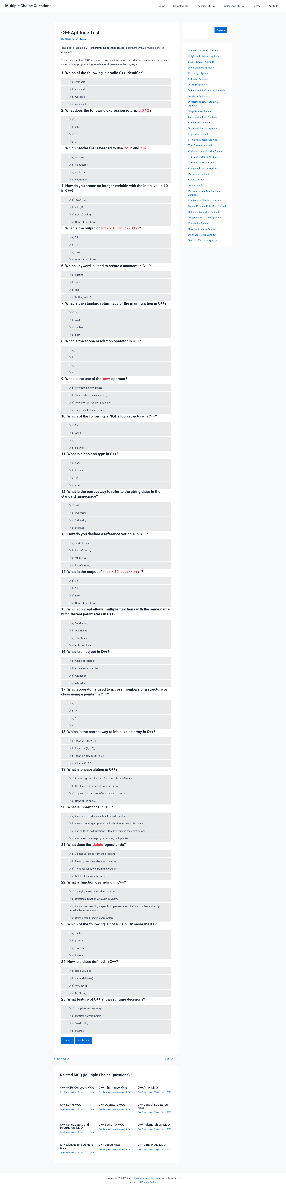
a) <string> (78, 157)
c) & (74, 718)
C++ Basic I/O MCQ (111, 1124)
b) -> (74, 710)
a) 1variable (78, 81)
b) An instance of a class (86, 668)
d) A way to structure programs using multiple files (100, 838)
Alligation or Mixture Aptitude (204, 217)
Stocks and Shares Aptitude (202, 139)
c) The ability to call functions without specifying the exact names (108, 830)
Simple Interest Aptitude (201, 61)
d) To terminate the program (88, 410)
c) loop (76, 440)
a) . (74, 703)
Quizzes (256, 5)
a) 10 (75, 237)
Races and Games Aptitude (202, 228)
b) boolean (78, 470)
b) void (76, 319)
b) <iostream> (80, 164)
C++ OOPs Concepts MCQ (77, 1087)
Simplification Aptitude (200, 111)
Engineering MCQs (233, 5)
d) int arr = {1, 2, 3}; (82, 763)
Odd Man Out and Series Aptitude (206, 151)
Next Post (171, 1058)
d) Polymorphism (82, 645)
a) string (76, 505)
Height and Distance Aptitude (204, 56)
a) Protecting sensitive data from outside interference (102, 778)
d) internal (77, 955)
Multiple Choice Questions (28, 6)
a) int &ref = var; (81, 543)
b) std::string (79, 512)
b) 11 (75, 244)
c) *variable (78, 96)
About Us (135, 1182)
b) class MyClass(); (83, 978)
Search (221, 30)
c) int (75, 477)
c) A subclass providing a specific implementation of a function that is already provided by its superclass (114, 908)
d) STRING (78, 527)
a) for (75, 425)
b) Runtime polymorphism (86, 1015)
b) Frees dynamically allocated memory (94, 861)
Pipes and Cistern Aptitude (202, 234)
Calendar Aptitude (198, 79)
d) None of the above (84, 222)
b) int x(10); (78, 207)
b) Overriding (79, 630)
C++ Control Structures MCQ (152, 1106)
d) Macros (78, 1030)
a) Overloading (80, 623)
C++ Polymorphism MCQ (153, 1124)
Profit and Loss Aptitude (201, 67)
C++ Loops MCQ (109, 1144)
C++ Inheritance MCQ (113, 1087)
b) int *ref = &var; (81, 550)
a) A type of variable (83, 660)
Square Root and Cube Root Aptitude (207, 206)
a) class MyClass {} (83, 970)
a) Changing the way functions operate (93, 891)
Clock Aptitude (196, 179)
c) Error (76, 252)
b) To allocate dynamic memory (90, 395)
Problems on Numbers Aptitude (204, 200)
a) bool (76, 462)
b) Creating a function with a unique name (95, 898)
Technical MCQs (205, 5)
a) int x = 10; (79, 199)
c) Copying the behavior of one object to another (99, 793)
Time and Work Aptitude (201, 162)
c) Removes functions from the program (94, 868)
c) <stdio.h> (78, 172)
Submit (67, 1040)
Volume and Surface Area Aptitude (206, 90)
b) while (76, 432)
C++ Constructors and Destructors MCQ (74, 1126)
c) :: (74, 365)
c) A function (79, 675)
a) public (77, 933)
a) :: (74, 350)
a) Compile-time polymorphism (89, 1008)
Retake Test (83, 1040)
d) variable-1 (79, 104)
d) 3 (74, 141)
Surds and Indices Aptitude (202, 117)
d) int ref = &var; (81, 565)
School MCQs (180, 5)
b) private (77, 940)
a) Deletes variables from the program (93, 853)
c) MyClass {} (79, 985)
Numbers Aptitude (198, 96)
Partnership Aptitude (199, 174)
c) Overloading (80, 1023)
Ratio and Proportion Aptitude (204, 212)
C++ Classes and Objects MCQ (76, 1146)
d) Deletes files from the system (90, 876)
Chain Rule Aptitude (199, 122)
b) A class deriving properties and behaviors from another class (107, 823)
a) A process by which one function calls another (99, 816)
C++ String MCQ (70, 1104)
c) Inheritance (79, 638)
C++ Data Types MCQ (151, 1144)
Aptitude (273, 5)
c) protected (79, 948)
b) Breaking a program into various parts (95, 786)
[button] (166, 6)
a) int (75, 312)
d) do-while (78, 447)
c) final (76, 289)
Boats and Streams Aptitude (202, 128)
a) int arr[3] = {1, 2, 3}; (84, 740)
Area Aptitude (195, 185)
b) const (76, 282)
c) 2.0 (75, 134)
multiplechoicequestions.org (146, 1178)
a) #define (77, 274)
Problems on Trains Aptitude (203, 50)
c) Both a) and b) (81, 214)
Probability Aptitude (199, 223)
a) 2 (74, 119)
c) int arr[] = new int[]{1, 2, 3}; (88, 755)
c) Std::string (79, 520)
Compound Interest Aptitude (203, 168)
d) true (76, 485)
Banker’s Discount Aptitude (203, 240)
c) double (77, 327)
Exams (161, 5)
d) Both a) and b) (81, 297)
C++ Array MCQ (147, 1087)
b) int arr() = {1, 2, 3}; (83, 748)
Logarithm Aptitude (198, 134)
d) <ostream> (79, 179)
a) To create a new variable (87, 387)
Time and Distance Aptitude (203, 156)
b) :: (74, 357)
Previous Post (62, 1058)
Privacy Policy (148, 1182)
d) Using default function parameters (93, 917)
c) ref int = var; (80, 557)
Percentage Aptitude (199, 73)
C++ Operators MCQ (112, 1104)
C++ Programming (68, 1092)
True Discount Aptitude (200, 145)
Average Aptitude (197, 84)
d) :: (74, 372)
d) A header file (80, 683)
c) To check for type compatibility (91, 402)
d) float (76, 334)
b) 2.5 (75, 127)
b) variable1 (78, 89)
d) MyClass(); (79, 993)
